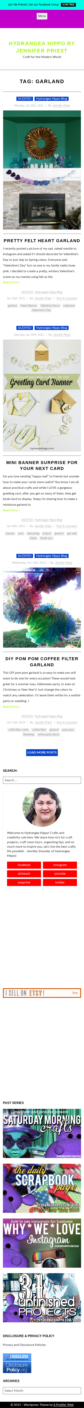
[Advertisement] (42, 940)
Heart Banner (29, 305)
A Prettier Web (63, 1404)
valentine (68, 305)
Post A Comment (66, 298)
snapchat (24, 882)
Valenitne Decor (50, 305)
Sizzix (33, 538)
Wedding (28, 734)
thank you (46, 538)
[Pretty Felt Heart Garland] (42, 170)
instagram (60, 865)
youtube (60, 873)
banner (10, 533)
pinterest (24, 873)
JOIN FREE (68, 5)
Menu (42, 16)
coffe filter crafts (19, 730)
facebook (24, 865)
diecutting (33, 533)
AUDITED (24, 98)
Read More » (11, 282)
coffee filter (39, 730)
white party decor (48, 734)
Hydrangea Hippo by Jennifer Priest (42, 46)
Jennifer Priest (61, 105)
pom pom (68, 730)
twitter (60, 882)
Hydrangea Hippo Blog (51, 98)
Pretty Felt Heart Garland (42, 240)
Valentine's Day (41, 310)
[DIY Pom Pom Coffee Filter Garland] (42, 607)
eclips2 (47, 533)
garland (12, 305)
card (20, 533)
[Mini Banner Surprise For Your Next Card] (42, 395)
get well (71, 533)
